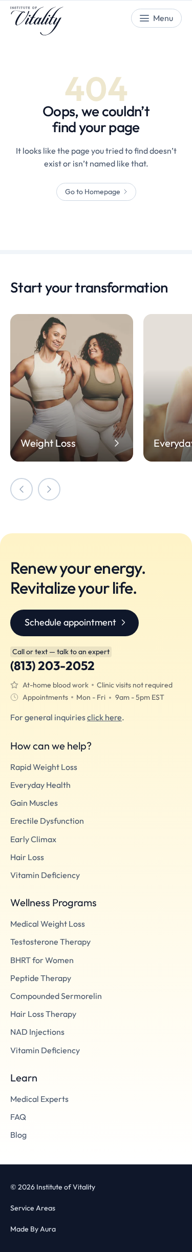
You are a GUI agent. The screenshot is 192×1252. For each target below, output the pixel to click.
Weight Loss (48, 443)
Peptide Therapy (40, 978)
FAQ (18, 1117)
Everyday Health (40, 785)
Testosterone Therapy (50, 942)
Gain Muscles (34, 803)
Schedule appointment (70, 622)
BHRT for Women (42, 960)
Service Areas (32, 1208)
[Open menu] (156, 18)
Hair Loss (27, 857)
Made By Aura (33, 1229)
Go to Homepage (92, 191)
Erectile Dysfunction (47, 821)
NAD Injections (37, 1032)
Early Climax (33, 839)
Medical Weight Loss (47, 924)
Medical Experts (39, 1099)
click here (104, 717)
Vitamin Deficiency (45, 875)
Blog (18, 1135)
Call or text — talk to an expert (61, 651)
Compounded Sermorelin (56, 996)
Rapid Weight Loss (43, 767)
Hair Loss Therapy (43, 1014)
